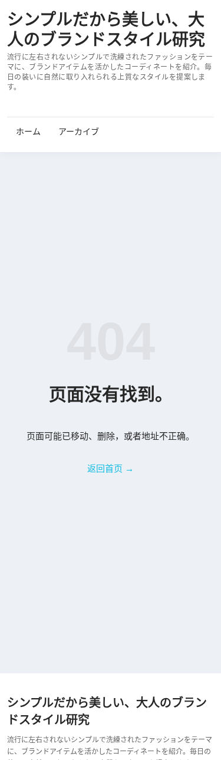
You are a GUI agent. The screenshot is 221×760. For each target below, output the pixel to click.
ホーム (28, 131)
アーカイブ (78, 131)
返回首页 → (110, 468)
